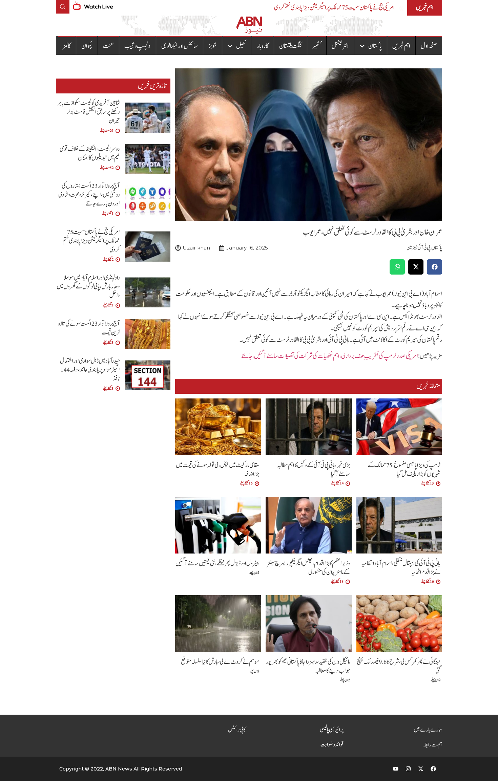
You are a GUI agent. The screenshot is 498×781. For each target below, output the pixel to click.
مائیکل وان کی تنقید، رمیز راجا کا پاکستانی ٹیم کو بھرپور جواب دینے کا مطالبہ (308, 666)
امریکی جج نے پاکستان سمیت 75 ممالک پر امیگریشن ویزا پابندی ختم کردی (334, 7)
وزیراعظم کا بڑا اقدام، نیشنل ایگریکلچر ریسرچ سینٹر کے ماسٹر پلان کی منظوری (308, 568)
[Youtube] (395, 768)
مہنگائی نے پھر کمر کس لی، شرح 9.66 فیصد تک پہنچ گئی (398, 666)
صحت (108, 46)
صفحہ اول (429, 46)
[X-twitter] (420, 768)
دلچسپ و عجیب (137, 46)
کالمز (67, 46)
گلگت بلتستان (290, 46)
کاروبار (263, 46)
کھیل (241, 46)
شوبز (212, 46)
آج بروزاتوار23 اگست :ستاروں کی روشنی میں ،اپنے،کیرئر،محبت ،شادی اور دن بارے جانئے (89, 195)
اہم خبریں (401, 46)
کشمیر (316, 46)
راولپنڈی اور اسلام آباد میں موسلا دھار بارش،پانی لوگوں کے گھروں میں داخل (88, 287)
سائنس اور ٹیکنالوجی (179, 46)
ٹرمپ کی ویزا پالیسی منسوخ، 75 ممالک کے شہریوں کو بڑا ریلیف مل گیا (404, 469)
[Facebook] (433, 768)
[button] (434, 267)
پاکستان (375, 46)
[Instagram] (408, 768)
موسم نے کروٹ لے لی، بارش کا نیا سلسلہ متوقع (220, 662)
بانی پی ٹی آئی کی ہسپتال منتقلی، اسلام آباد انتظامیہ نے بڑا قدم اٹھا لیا (400, 568)
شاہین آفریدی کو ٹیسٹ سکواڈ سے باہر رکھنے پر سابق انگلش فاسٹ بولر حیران (88, 112)
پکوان (86, 46)
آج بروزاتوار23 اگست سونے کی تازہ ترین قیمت (89, 328)
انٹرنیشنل (340, 46)
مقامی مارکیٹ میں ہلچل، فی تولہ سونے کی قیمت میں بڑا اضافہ (217, 469)
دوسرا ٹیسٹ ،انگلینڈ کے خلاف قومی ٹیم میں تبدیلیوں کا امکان (90, 153)
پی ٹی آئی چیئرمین (418, 248)
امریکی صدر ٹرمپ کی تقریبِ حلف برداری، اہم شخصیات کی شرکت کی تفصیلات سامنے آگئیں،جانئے (329, 356)
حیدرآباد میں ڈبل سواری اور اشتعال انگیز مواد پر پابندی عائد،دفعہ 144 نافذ (90, 370)
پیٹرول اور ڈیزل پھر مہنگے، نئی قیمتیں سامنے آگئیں (217, 563)
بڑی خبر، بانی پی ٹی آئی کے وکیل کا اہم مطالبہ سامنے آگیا (313, 469)
